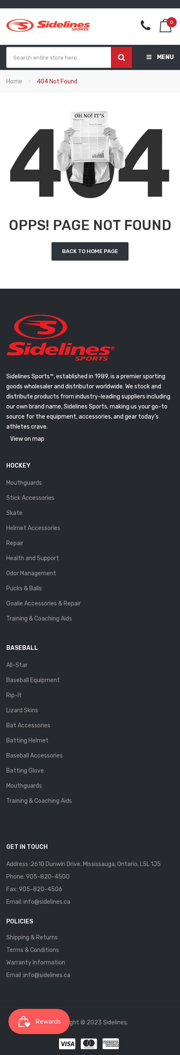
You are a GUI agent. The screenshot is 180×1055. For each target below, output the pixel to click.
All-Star (17, 665)
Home (14, 81)
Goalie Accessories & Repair (43, 603)
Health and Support (32, 558)
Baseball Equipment (33, 680)
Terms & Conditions (32, 950)
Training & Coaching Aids (39, 618)
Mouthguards (24, 482)
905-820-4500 (47, 876)
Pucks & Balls (24, 588)
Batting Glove (25, 770)
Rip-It (14, 695)
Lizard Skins (22, 710)
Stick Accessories (30, 498)
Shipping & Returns (32, 937)
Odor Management (31, 573)
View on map (27, 438)
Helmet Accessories (33, 528)
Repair (14, 543)
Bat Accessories (28, 725)
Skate (14, 513)
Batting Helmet (27, 740)
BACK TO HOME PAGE (90, 251)
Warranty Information (35, 962)
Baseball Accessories (34, 755)
